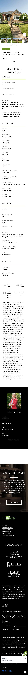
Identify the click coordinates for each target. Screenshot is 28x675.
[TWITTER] (17, 616)
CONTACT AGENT (14, 440)
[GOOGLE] (20, 616)
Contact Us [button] (14, 502)
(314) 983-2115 (6, 424)
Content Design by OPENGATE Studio (12, 611)
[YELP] (23, 616)
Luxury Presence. (21, 625)
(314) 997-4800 (6, 529)
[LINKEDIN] (10, 616)
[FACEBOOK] (3, 616)
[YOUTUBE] (13, 616)
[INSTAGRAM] (6, 616)
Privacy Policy (15, 629)
